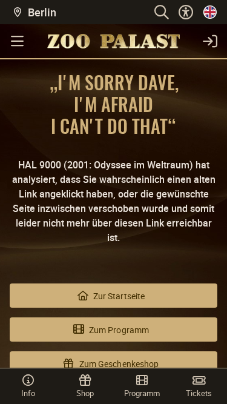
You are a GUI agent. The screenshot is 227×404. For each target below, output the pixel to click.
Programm (142, 393)
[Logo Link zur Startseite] (113, 41)
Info (28, 393)
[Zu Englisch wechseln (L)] (210, 12)
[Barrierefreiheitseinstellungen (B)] (186, 12)
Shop (85, 393)
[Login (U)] (210, 41)
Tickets (199, 393)
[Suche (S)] (162, 12)
